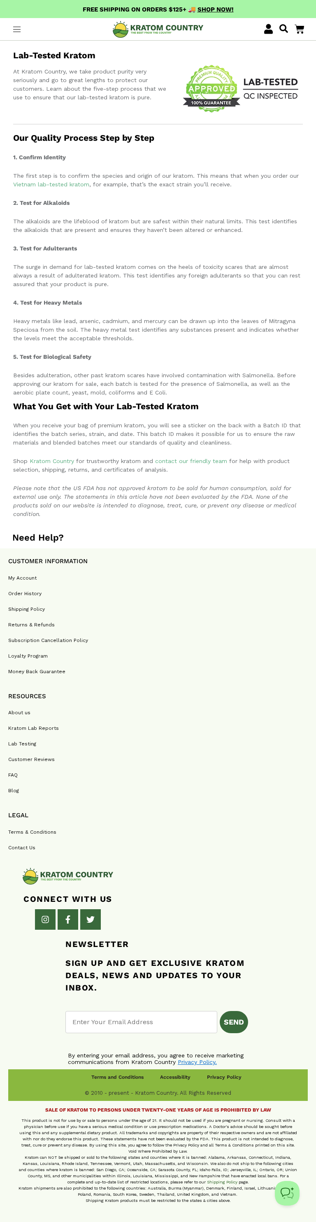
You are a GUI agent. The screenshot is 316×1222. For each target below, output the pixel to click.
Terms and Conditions (117, 1077)
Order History (25, 593)
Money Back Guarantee (36, 671)
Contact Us (21, 848)
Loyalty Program (28, 656)
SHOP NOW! (216, 9)
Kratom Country (52, 461)
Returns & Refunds (31, 625)
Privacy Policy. (197, 1062)
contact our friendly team (191, 461)
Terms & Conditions (32, 832)
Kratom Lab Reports (33, 728)
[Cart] (299, 29)
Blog (13, 790)
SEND (234, 1022)
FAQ (13, 775)
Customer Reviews (31, 759)
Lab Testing (22, 744)
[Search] (283, 29)
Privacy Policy (224, 1077)
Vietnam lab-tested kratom (51, 184)
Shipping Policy (26, 609)
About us (19, 712)
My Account (22, 578)
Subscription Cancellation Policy (48, 640)
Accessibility (175, 1077)
